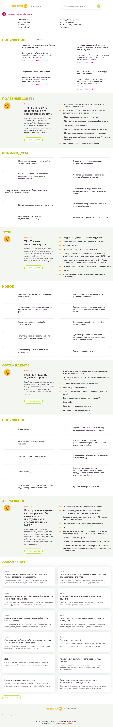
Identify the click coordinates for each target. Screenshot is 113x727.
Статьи (6, 571)
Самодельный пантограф (74, 538)
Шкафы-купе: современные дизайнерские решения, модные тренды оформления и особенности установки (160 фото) (89, 471)
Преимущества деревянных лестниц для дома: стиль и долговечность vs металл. (26, 575)
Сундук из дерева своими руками (32, 456)
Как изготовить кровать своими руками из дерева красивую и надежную (35, 486)
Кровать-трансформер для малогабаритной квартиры (87, 266)
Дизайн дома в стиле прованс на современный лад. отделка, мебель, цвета (85, 372)
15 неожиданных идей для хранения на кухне (83, 241)
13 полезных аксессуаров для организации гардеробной (25, 23)
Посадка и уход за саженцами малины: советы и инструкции (82, 619)
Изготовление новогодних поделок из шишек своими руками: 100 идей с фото (35, 309)
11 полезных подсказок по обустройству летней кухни (30, 217)
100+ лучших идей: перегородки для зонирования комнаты (38, 111)
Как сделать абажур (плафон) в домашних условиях (31, 323)
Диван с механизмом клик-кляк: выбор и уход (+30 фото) (85, 392)
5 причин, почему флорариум (75, 125)
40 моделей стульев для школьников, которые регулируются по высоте (70, 23)
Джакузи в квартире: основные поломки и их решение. (80, 597)
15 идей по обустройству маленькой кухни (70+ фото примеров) (86, 138)
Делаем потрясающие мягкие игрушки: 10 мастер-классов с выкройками (85, 518)
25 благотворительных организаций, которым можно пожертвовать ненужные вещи (34, 176)
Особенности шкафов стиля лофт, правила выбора (88, 323)
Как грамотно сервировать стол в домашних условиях (88, 295)
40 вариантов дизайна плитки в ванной (90, 217)
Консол (66, 270)
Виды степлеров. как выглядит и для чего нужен (34, 351)
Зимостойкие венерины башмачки (20, 680)
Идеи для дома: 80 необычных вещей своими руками (34, 295)
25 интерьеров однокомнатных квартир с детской (85, 129)
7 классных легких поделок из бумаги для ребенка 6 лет (38, 46)
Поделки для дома (71, 245)
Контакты (23, 715)
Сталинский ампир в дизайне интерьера (80, 384)
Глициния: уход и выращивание (76, 410)
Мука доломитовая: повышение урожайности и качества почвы (26, 619)
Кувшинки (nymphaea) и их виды (87, 486)
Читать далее (33, 140)
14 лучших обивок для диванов (36, 71)
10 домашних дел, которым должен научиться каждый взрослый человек (83, 105)
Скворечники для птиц (83, 351)
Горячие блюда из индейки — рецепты (37, 376)
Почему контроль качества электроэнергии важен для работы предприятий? (83, 575)
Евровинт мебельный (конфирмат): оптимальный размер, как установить (89, 429)
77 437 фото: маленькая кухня (35, 243)
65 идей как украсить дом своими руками (81, 143)
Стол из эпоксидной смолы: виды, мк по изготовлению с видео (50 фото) (78, 681)
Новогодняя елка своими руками (77, 406)
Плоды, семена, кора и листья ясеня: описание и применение (84, 275)
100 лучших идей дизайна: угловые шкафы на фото (85, 121)
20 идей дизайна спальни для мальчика (35, 205)
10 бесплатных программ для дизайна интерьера (84, 133)
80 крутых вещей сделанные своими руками (82, 237)
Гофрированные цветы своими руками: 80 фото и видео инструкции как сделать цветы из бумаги (38, 517)
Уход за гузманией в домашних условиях (31, 442)
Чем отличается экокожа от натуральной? (81, 398)
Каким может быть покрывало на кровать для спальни (81, 660)
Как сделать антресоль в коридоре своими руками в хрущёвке (86, 378)
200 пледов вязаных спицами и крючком (81, 117)
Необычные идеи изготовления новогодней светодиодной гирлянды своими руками (82, 511)
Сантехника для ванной (70, 640)
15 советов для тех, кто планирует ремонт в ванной (93, 72)
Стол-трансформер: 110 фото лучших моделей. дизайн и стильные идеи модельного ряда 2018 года (86, 255)
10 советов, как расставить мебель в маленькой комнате (89, 205)
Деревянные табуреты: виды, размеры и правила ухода (90, 456)
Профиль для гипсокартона (75, 388)
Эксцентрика (23, 429)
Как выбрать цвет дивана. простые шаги (80, 249)
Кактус (65, 527)
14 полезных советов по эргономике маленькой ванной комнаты (89, 176)
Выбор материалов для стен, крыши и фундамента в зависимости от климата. (28, 597)
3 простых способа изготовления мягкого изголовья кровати (87, 162)
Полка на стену (24, 472)
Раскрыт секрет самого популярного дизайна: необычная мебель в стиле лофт (89, 309)
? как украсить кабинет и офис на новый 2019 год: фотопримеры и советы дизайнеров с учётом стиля (85, 261)
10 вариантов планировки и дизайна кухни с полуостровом (34, 162)
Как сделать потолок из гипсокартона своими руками (86, 542)
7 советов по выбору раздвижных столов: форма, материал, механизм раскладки (89, 191)
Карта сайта (13, 715)
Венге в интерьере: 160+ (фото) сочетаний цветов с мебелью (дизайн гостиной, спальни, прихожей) (86, 532)
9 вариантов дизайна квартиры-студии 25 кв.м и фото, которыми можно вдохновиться (84, 111)
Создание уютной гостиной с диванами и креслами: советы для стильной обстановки (28, 641)
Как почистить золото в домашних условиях (82, 506)
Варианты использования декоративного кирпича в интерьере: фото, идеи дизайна (89, 442)
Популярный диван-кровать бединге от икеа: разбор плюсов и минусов (35, 337)
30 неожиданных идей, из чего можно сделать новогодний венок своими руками (92, 47)
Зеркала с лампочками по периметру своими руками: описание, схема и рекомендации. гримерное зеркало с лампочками (87, 548)
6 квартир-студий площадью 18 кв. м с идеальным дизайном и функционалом (27, 191)
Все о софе (67, 402)
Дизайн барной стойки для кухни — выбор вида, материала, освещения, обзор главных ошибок (89, 337)
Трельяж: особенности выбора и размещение (83, 523)
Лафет (7, 659)
